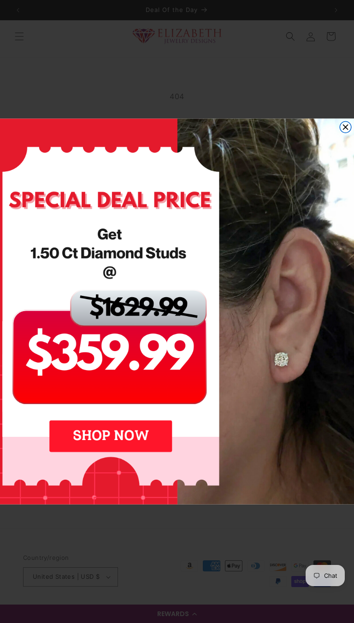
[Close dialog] (345, 127)
